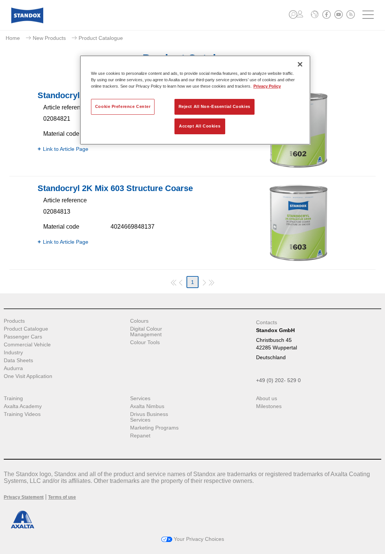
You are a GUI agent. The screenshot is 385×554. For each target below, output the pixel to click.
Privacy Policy (267, 86)
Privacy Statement (24, 497)
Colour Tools (145, 342)
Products (14, 321)
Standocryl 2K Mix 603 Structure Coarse (115, 188)
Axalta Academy (23, 406)
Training (13, 398)
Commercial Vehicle (27, 345)
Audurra (13, 368)
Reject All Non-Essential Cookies (214, 106)
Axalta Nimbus (147, 406)
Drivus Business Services (149, 417)
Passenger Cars (23, 337)
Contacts (266, 322)
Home (13, 38)
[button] (293, 14)
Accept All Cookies (199, 126)
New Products (49, 38)
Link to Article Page (65, 149)
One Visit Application (28, 376)
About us (266, 398)
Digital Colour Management (146, 331)
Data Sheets (18, 360)
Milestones (269, 406)
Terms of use (62, 497)
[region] (195, 100)
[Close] (300, 64)
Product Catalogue (26, 329)
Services (140, 398)
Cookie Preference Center (123, 106)
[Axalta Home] (27, 21)
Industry (13, 352)
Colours (139, 321)
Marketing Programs (154, 428)
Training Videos (22, 414)
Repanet (140, 436)
